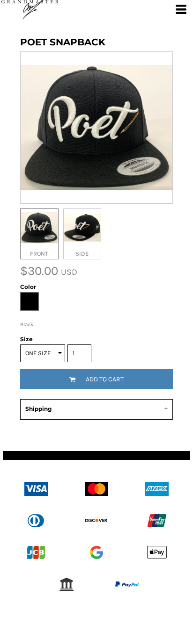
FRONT (39, 253)
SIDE (82, 253)
